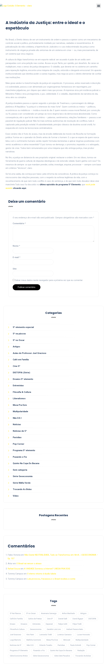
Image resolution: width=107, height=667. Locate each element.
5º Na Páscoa (15, 613)
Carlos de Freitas (35, 619)
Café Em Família (16, 619)
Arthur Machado (68, 613)
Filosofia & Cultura (22, 392)
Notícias (17, 424)
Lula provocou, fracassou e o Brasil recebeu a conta (51, 579)
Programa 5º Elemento (19, 650)
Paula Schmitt (75, 645)
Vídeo (16, 496)
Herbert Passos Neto (74, 629)
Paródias (17, 437)
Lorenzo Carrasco (64, 635)
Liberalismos (19, 398)
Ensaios (24, 624)
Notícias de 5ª (20, 431)
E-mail (16, 257)
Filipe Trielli (77, 624)
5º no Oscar (19, 340)
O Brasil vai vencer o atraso (29, 563)
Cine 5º (16, 366)
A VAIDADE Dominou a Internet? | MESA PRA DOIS (47, 568)
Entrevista (36, 624)
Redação (81, 650)
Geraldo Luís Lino (54, 629)
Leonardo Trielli (45, 635)
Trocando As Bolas (22, 489)
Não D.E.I (17, 418)
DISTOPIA (92, 619)
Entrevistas (18, 385)
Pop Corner (18, 444)
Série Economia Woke (19, 656)
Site (15, 269)
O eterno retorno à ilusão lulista (41, 573)
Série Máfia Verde (22, 483)
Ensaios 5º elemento (23, 379)
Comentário (19, 223)
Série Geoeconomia (22, 476)
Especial (49, 624)
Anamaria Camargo (49, 613)
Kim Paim (30, 635)
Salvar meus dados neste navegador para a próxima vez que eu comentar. (49, 280)
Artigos (16, 346)
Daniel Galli (62, 619)
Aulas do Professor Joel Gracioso (29, 353)
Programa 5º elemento (24, 450)
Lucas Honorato (83, 635)
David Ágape (78, 619)
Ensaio (12, 624)
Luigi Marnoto (15, 640)
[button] (98, 5)
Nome (16, 246)
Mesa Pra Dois (20, 405)
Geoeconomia (35, 629)
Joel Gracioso (15, 635)
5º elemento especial (23, 327)
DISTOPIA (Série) (21, 372)
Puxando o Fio (20, 457)
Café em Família (21, 359)
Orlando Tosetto (45, 645)
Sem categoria (20, 470)
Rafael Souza (14, 568)
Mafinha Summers (33, 640)
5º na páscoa (19, 333)
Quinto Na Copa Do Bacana (26, 463)
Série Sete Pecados (62, 656)
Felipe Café (62, 624)
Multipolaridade (20, 411)
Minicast (66, 640)
